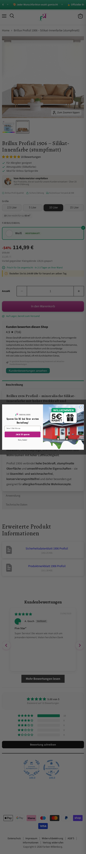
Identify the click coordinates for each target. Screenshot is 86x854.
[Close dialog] (81, 407)
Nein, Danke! (22, 440)
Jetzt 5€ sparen (22, 434)
